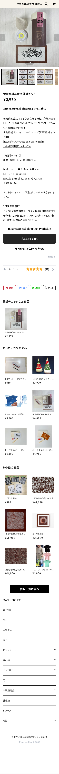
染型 (5, 720)
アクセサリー (9, 650)
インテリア (8, 670)
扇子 (5, 640)
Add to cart (30, 238)
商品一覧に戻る (29, 589)
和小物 (6, 660)
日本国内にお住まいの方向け (29, 248)
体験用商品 (9, 690)
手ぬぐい (7, 630)
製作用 (6, 700)
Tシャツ (7, 710)
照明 (5, 620)
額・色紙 (7, 610)
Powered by (26, 742)
